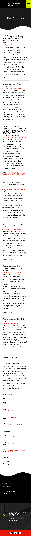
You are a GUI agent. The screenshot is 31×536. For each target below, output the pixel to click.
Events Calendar (6, 486)
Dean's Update (5, 46)
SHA (21, 174)
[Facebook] (19, 533)
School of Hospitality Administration (10, 174)
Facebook (12, 463)
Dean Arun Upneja (12, 173)
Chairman (4, 173)
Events (11, 46)
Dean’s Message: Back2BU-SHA (13, 226)
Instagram (3, 463)
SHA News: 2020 (21, 189)
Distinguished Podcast (7, 493)
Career (20, 172)
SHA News (24, 137)
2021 (5, 88)
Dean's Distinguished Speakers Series (15, 44)
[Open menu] (28, 4)
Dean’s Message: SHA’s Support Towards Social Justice (12, 268)
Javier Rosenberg (21, 173)
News (3, 489)
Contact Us (6, 483)
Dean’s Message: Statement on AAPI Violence (13, 85)
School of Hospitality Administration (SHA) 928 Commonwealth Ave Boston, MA (18, 514)
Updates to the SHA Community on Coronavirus (14, 359)
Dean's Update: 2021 (18, 88)
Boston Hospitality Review (8, 491)
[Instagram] (11, 533)
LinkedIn (8, 461)
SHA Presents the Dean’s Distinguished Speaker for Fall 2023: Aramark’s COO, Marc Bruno (13, 39)
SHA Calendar (7, 398)
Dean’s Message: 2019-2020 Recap (13, 320)
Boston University (14, 172)
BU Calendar (6, 431)
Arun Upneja (9, 259)
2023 (5, 44)
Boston (8, 172)
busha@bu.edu (14, 520)
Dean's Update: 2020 (11, 189)
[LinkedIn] (15, 533)
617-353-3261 (14, 518)
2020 (5, 189)
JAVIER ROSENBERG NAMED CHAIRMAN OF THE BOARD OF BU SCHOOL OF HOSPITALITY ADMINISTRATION (14, 130)
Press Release (18, 137)
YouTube (8, 464)
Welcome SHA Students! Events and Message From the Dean (13, 184)
